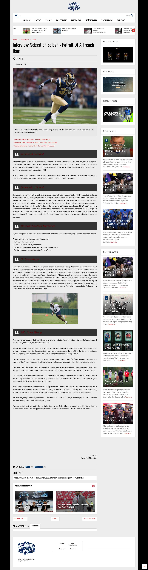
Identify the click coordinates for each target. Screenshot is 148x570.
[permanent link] (25, 64)
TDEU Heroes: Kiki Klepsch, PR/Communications (60, 30)
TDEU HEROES (106, 20)
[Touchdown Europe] (74, 10)
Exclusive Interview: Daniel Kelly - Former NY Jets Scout (34, 146)
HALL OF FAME (61, 20)
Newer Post (20, 519)
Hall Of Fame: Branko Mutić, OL (30, 30)
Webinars (62, 549)
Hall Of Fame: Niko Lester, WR (123, 30)
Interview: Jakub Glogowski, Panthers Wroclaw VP (32, 139)
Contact (72, 549)
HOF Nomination (73, 544)
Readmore (126, 167)
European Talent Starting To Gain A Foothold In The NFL (117, 223)
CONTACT (121, 20)
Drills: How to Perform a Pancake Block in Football (117, 187)
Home (27, 20)
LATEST (38, 20)
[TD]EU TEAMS (91, 20)
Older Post (89, 519)
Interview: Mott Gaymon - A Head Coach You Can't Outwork (35, 143)
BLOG (47, 20)
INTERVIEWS (76, 20)
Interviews (25, 40)
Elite (34, 40)
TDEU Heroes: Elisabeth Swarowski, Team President (92, 30)
